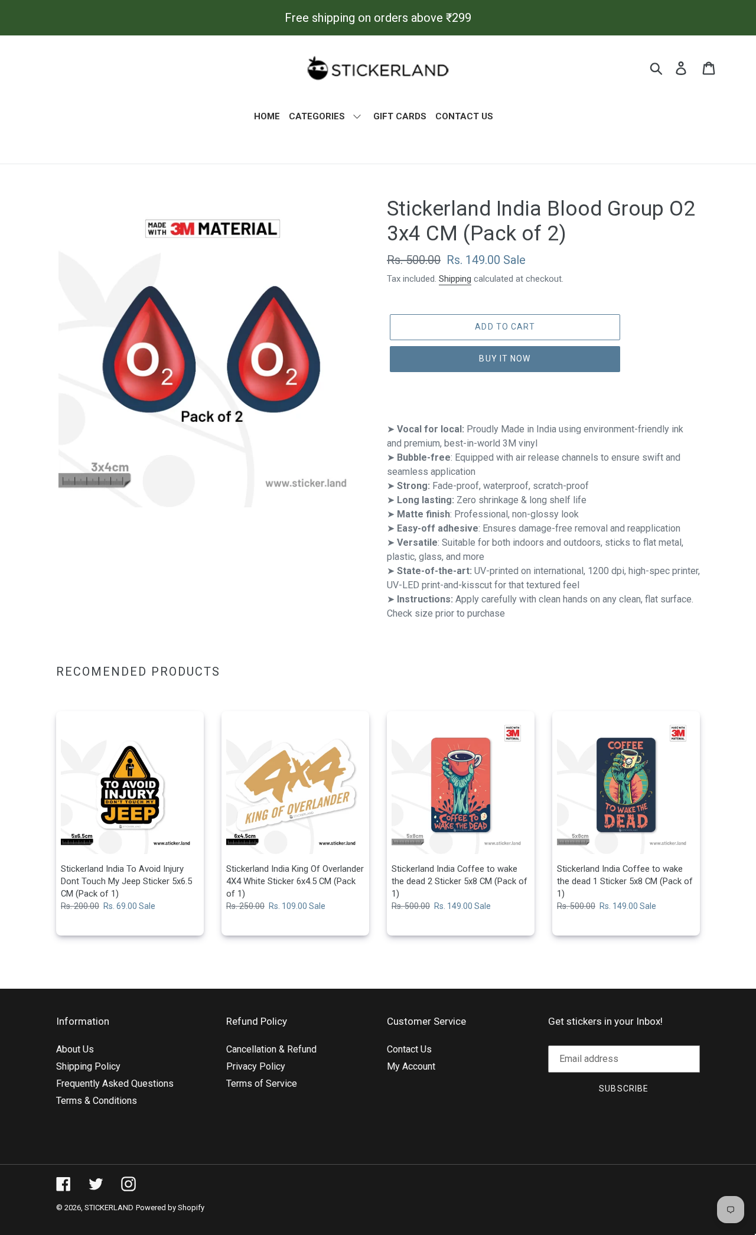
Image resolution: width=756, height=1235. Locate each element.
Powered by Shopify (170, 1207)
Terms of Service (261, 1083)
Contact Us (409, 1049)
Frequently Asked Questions (115, 1083)
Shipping (455, 278)
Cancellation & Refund (271, 1049)
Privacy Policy (255, 1066)
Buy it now (504, 358)
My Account (411, 1066)
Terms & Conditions (96, 1100)
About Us (75, 1049)
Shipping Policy (88, 1066)
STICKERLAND (108, 1207)
